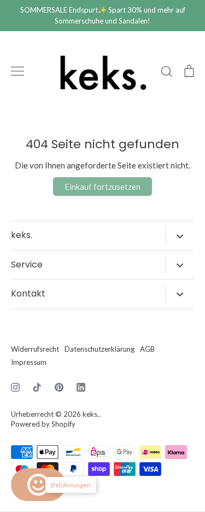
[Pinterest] (59, 387)
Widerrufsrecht (35, 349)
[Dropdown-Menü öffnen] (179, 235)
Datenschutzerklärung (99, 349)
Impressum (28, 362)
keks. (91, 414)
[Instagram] (15, 387)
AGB (147, 349)
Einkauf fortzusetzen (102, 186)
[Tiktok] (37, 387)
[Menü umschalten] (17, 71)
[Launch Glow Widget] (38, 484)
